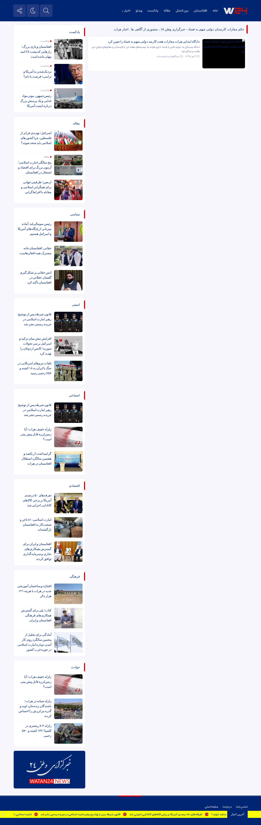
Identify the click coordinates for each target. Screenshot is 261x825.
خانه (215, 10)
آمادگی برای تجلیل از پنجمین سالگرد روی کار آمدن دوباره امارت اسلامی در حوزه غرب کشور (34, 642)
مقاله (167, 10)
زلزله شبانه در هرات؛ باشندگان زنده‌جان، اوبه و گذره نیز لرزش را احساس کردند (34, 708)
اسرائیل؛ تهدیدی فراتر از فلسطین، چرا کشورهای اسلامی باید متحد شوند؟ (35, 138)
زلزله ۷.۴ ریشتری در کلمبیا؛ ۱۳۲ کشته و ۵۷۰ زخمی (36, 730)
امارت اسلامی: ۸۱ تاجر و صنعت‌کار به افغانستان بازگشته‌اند (35, 524)
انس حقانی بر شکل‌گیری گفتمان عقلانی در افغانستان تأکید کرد (35, 277)
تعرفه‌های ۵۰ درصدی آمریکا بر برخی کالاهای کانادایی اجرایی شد (179, 814)
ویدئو (139, 10)
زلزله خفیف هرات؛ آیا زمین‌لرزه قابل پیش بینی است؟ (35, 434)
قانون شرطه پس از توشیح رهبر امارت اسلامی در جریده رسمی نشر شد (94, 814)
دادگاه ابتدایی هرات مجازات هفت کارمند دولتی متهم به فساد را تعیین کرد (154, 41)
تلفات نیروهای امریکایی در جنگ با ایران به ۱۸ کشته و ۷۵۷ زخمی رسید (34, 368)
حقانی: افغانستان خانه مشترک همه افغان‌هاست (35, 250)
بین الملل (182, 10)
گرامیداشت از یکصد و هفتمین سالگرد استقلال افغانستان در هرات (36, 458)
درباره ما (227, 807)
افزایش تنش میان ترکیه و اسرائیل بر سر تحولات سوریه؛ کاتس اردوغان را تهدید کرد (35, 346)
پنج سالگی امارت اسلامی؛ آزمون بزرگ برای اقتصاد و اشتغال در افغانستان (34, 167)
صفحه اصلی (211, 807)
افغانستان (200, 10)
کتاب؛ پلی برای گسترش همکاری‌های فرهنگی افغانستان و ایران (36, 615)
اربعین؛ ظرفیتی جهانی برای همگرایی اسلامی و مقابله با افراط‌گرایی (36, 187)
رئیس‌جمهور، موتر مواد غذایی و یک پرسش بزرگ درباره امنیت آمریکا (35, 101)
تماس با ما (242, 807)
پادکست (153, 10)
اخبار (127, 10)
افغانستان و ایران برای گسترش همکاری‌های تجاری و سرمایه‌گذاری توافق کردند (37, 551)
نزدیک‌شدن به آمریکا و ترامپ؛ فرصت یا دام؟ (37, 74)
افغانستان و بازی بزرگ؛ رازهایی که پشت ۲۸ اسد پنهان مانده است (35, 51)
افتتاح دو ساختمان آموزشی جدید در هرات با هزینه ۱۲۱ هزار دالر (34, 591)
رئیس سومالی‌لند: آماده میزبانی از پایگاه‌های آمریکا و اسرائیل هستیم (34, 229)
